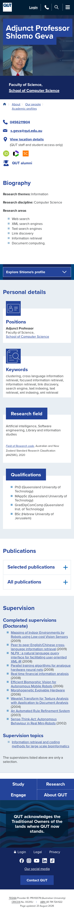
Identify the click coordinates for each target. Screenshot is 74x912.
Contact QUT (37, 880)
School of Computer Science (34, 90)
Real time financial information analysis (40, 673)
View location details (27, 139)
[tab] (37, 567)
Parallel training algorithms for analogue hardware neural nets (41, 667)
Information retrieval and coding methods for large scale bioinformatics (40, 744)
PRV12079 (35, 898)
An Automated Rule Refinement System (40, 710)
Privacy (54, 851)
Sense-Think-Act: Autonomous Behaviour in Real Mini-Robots (34, 721)
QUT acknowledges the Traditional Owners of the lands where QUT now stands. (37, 823)
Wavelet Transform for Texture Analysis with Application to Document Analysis (39, 700)
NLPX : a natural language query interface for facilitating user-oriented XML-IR (39, 657)
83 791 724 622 (54, 902)
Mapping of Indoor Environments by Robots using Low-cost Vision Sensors (39, 634)
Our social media (37, 869)
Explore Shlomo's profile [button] (25, 272)
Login (33, 7)
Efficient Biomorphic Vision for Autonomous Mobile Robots (33, 683)
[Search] (56, 7)
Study (18, 784)
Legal (38, 851)
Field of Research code (20, 446)
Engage (18, 794)
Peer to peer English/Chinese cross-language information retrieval (38, 646)
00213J (29, 902)
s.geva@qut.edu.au (26, 130)
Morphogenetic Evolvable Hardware (38, 690)
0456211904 (20, 122)
